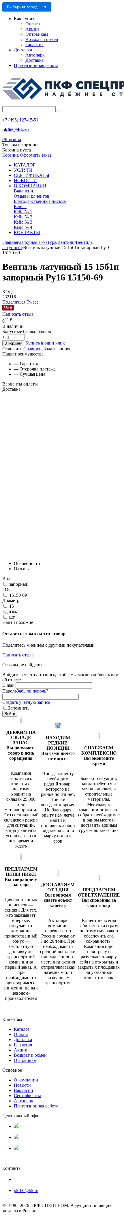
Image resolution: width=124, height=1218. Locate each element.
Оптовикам (36, 34)
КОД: (7, 291)
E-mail (8, 685)
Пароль (9, 690)
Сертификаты (27, 1095)
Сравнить (33, 348)
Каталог (22, 1029)
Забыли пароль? (32, 690)
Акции (32, 29)
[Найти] (58, 110)
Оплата (32, 23)
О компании (26, 1079)
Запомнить (18, 708)
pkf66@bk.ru (26, 1190)
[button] (14, 302)
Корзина (10, 155)
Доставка (23, 49)
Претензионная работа (36, 65)
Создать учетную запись (26, 702)
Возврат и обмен (41, 39)
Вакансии (23, 1090)
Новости (22, 1085)
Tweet (32, 302)
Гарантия (34, 44)
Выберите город (22, 7)
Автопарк (35, 55)
